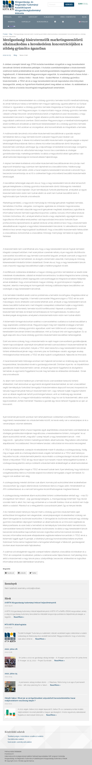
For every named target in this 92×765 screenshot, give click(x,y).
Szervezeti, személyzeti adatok (20, 742)
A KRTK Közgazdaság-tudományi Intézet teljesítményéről (30, 603)
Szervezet (32, 17)
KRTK (20, 17)
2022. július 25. (11, 674)
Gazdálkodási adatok (16, 739)
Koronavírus (42, 22)
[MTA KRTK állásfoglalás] (10, 637)
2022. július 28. (11, 649)
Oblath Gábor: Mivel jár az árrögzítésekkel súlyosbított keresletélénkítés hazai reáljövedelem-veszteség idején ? (40, 699)
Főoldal (8, 17)
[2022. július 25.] (10, 686)
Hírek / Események (68, 17)
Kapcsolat (26, 22)
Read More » (19, 617)
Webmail (11, 22)
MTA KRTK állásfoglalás (15, 624)
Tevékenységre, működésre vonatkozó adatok (25, 736)
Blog (84, 17)
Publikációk (49, 17)
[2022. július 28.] (10, 662)
